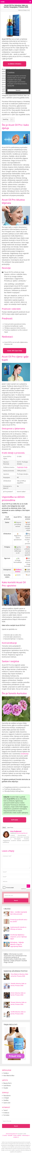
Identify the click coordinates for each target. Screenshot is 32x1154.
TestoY (5, 1110)
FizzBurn (6, 1073)
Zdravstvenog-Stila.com (21, 833)
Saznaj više (10, 86)
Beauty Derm (7, 1083)
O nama (5, 1135)
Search (16, 900)
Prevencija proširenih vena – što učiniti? (19, 920)
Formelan (6, 1115)
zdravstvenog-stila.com (11, 1133)
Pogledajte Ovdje (22, 467)
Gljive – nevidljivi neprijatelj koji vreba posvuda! (18, 913)
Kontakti (10, 1135)
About (4, 827)
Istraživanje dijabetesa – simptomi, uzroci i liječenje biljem (18, 937)
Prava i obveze (17, 1135)
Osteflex (5, 1100)
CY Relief (6, 1098)
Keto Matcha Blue (8, 1075)
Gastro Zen (6, 1103)
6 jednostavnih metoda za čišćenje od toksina (18, 928)
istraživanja (24, 754)
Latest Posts (10, 827)
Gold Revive (7, 1085)
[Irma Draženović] (6, 837)
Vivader (5, 1088)
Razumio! (18, 90)
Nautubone (7, 1095)
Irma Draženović (15, 831)
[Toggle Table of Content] (11, 119)
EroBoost (6, 1113)
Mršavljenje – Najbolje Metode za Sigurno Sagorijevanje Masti (17, 944)
